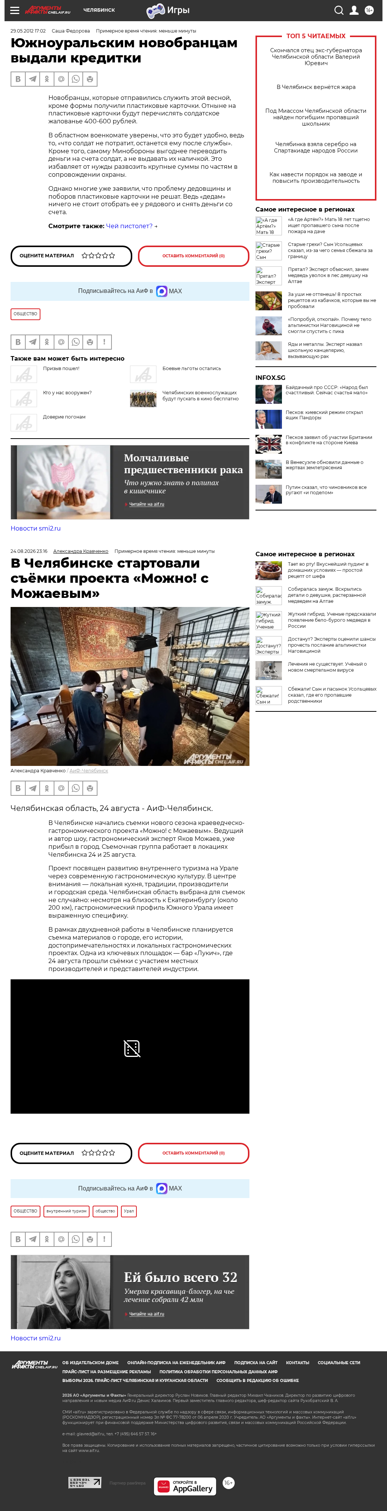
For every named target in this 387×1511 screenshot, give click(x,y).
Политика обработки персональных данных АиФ (218, 1371)
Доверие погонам (64, 417)
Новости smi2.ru (36, 528)
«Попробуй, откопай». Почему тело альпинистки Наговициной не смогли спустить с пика (330, 325)
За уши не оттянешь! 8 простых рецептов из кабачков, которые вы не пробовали (332, 300)
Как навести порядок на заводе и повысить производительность (315, 177)
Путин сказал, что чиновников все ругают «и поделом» (326, 490)
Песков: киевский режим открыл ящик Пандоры (324, 415)
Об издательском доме (90, 1362)
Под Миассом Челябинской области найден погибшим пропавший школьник (316, 117)
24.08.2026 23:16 (29, 551)
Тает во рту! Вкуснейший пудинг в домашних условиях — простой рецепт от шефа (328, 570)
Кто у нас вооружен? (67, 392)
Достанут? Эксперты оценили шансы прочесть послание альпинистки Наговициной (332, 645)
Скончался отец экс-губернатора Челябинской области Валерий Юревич (316, 57)
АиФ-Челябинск (89, 770)
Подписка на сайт (255, 1362)
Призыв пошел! (61, 368)
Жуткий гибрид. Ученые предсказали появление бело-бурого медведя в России (332, 620)
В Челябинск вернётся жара (316, 87)
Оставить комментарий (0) (194, 256)
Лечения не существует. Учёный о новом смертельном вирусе (327, 667)
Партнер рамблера (128, 1483)
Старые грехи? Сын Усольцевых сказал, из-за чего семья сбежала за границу (330, 250)
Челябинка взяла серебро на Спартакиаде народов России (316, 147)
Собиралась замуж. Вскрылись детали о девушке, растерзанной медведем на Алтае (327, 595)
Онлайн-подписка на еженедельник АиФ (176, 1362)
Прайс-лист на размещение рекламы (106, 1371)
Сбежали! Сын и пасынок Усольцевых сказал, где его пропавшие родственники (332, 695)
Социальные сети (339, 1362)
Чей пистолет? (129, 226)
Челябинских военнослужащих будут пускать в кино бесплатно (201, 395)
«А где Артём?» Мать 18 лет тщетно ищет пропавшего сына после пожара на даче (329, 225)
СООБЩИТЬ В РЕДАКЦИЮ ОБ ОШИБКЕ (258, 1380)
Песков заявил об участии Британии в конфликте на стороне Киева (329, 440)
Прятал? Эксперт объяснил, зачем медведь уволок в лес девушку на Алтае (328, 275)
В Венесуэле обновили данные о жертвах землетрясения (325, 465)
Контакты (297, 1362)
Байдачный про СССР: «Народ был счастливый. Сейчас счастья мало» (327, 390)
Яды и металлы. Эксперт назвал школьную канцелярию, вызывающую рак (325, 350)
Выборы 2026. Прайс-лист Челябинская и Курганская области (135, 1380)
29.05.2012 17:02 (28, 31)
